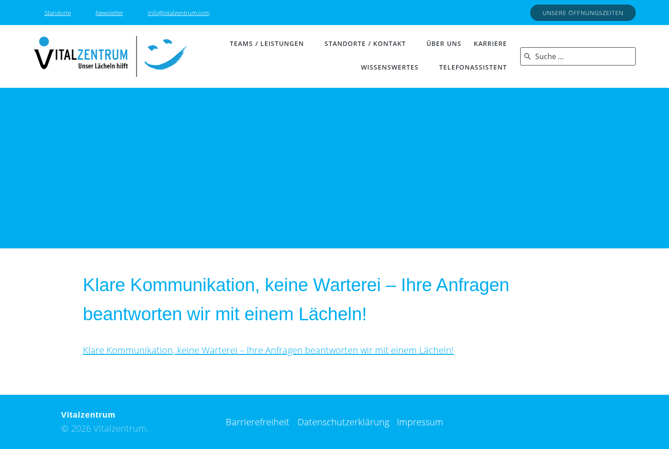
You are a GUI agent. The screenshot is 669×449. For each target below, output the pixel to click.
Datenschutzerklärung (343, 422)
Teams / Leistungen (267, 43)
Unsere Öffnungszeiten (582, 13)
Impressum (420, 422)
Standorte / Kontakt (365, 43)
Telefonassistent (473, 67)
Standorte (58, 13)
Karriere (490, 43)
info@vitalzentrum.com (178, 13)
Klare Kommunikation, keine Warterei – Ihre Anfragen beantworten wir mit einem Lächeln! (268, 350)
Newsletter (109, 13)
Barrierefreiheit (257, 422)
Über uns (443, 43)
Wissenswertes (390, 67)
